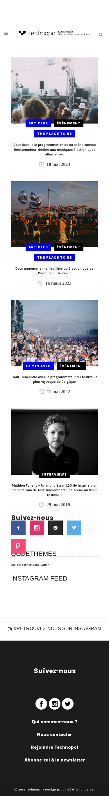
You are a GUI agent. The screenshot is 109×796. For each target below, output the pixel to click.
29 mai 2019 (57, 504)
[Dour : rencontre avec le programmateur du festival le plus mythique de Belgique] (54, 333)
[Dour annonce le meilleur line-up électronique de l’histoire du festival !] (54, 214)
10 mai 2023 (57, 164)
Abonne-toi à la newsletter (54, 760)
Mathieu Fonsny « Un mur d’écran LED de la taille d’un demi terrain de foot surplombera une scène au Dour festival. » (54, 490)
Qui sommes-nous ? (55, 721)
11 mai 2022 (58, 391)
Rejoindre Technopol (54, 747)
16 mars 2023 (58, 283)
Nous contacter (54, 734)
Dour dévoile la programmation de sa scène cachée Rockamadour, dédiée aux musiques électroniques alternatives (54, 149)
